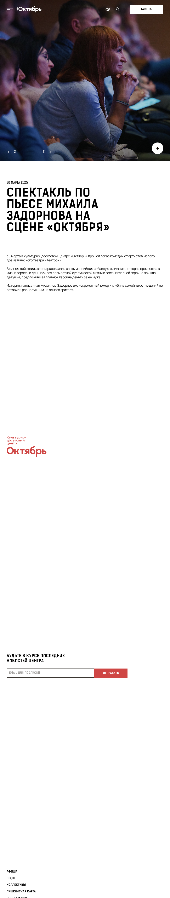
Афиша (12, 871)
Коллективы (16, 885)
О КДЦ (11, 878)
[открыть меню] (10, 9)
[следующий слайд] (50, 152)
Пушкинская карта (21, 891)
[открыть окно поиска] (117, 9)
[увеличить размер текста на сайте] (107, 9)
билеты (147, 9)
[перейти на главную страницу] (29, 9)
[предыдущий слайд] (9, 152)
